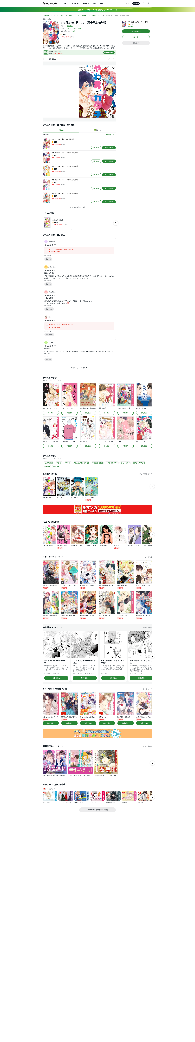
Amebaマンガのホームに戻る (97, 810)
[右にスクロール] (113, 59)
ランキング (75, 3)
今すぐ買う (136, 37)
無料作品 (86, 3)
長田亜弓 (70, 26)
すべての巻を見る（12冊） (78, 207)
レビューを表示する (54, 252)
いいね (49, 259)
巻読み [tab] (61, 130)
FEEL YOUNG (77, 28)
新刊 (94, 3)
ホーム (66, 3)
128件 (74, 31)
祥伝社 (69, 28)
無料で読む (56, 678)
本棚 (101, 3)
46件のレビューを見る (78, 368)
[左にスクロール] (109, 59)
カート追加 (137, 31)
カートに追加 (109, 148)
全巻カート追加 (109, 52)
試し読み (96, 148)
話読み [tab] (98, 130)
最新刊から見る (111, 135)
